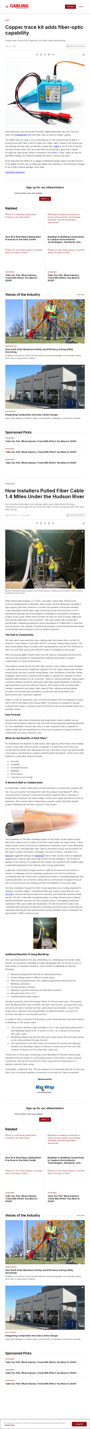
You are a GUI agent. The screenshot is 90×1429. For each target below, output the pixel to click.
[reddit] (49, 54)
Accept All (79, 1424)
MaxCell (9, 856)
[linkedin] (41, 54)
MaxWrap (40, 856)
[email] (53, 54)
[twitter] (45, 54)
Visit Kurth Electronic (15, 172)
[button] (7, 6)
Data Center (10, 411)
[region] (45, 1424)
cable (56, 146)
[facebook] (37, 54)
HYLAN (8, 894)
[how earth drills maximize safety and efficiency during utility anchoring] (45, 321)
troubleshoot (21, 135)
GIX (74, 617)
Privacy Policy (10, 1425)
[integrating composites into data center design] (45, 387)
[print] (84, 54)
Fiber (7, 20)
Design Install (11, 346)
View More (81, 294)
